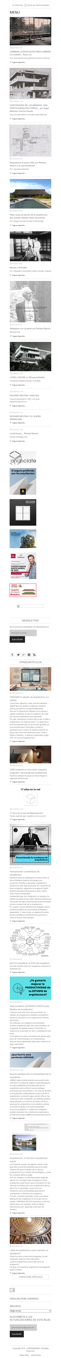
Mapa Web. (24, 1355)
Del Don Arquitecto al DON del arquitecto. (30, 963)
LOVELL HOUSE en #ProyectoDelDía (27, 377)
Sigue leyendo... (19, 62)
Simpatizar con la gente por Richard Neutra (30, 328)
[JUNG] (23, 512)
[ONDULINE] (23, 589)
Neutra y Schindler (18, 267)
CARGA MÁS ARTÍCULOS (30, 1276)
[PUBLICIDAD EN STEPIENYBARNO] (23, 457)
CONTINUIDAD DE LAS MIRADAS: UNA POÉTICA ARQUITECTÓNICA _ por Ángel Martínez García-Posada (29, 108)
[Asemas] (30, 1)
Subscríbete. (36, 1355)
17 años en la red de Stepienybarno (26, 813)
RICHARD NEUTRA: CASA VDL (24, 395)
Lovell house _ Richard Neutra (24, 433)
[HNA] (23, 565)
